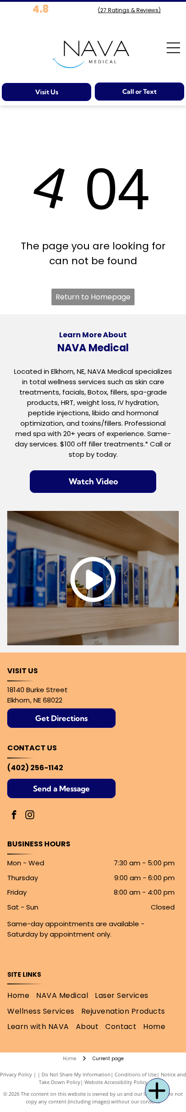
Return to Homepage (93, 297)
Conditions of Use (136, 1074)
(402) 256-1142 (35, 768)
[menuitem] (21, 995)
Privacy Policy (16, 1074)
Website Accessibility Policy (116, 1082)
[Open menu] (173, 48)
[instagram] (30, 816)
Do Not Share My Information (76, 1074)
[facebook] (14, 816)
